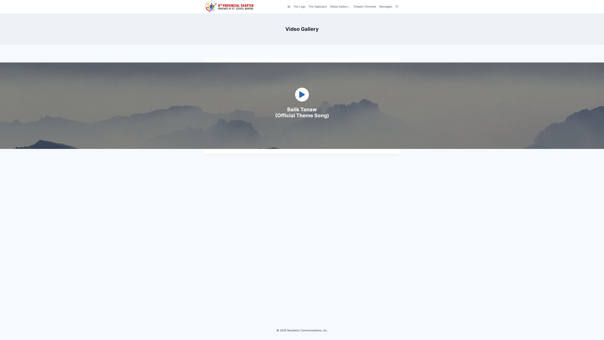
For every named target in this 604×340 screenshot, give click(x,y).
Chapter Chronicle (364, 6)
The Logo (299, 6)
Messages (385, 6)
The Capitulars (317, 6)
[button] (302, 95)
